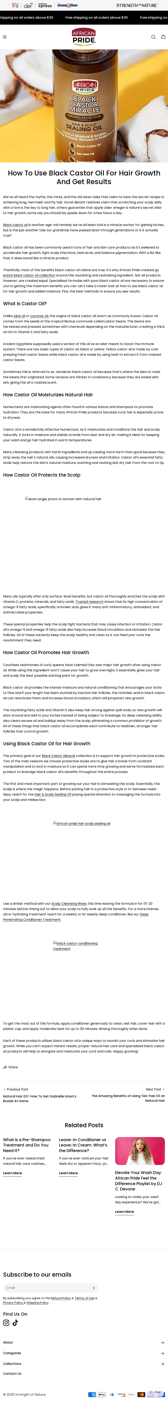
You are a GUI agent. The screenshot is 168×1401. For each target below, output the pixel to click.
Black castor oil (15, 224)
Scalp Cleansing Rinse (68, 903)
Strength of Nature (30, 1394)
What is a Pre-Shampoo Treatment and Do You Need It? (27, 1145)
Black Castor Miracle (58, 755)
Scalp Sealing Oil (58, 794)
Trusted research (89, 601)
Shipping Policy (38, 1303)
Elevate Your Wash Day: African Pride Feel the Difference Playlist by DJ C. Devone (138, 1181)
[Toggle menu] (5, 37)
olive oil (19, 316)
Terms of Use (84, 1298)
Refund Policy (61, 1298)
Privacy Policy (13, 1303)
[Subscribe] (93, 1288)
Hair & (39, 794)
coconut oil (39, 316)
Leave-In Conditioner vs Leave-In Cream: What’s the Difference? (83, 1145)
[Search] (153, 37)
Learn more (12, 1173)
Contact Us (12, 1373)
